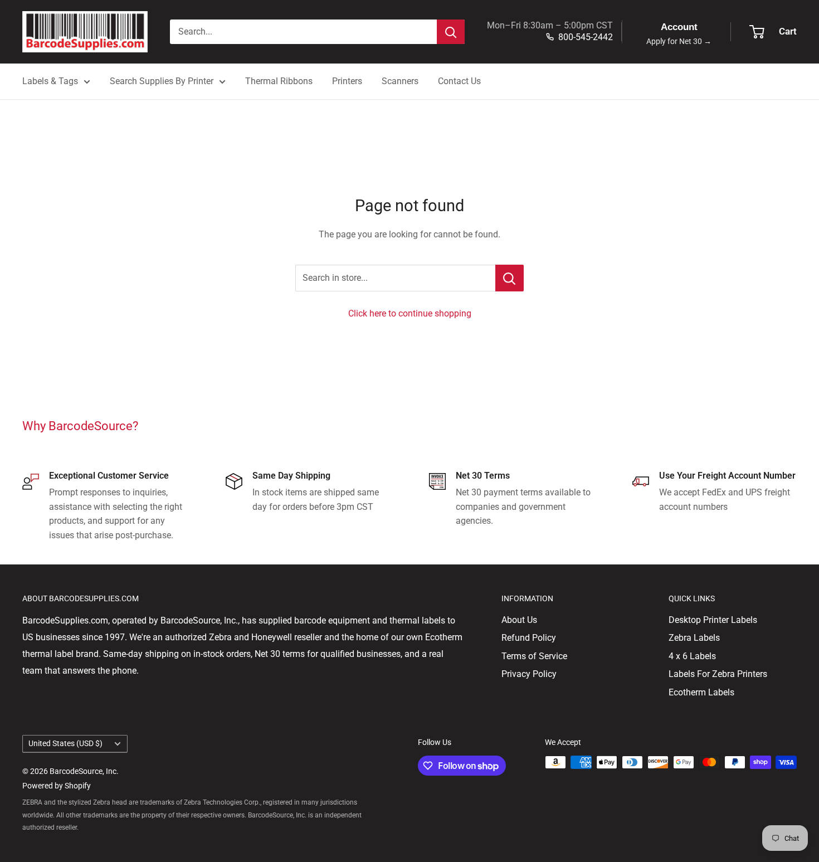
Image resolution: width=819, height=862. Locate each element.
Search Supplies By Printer (161, 81)
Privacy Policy (529, 674)
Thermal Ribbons (279, 81)
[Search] (451, 32)
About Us (519, 620)
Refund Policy (528, 637)
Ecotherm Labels (701, 692)
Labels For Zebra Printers (718, 674)
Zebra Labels (694, 637)
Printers (347, 81)
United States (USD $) (65, 743)
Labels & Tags (50, 81)
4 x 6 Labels (692, 656)
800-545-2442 (585, 37)
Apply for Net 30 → (678, 41)
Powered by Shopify (56, 785)
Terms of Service (534, 656)
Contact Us (459, 81)
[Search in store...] (509, 278)
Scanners (400, 81)
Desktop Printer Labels (713, 620)
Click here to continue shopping (409, 313)
